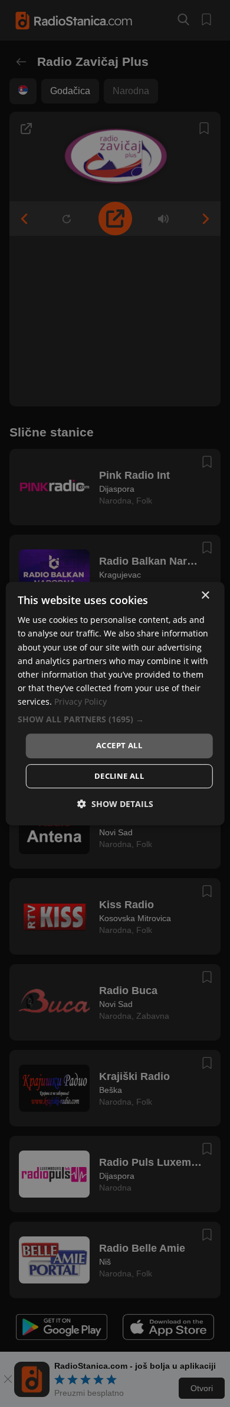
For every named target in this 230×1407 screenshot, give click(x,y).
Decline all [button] (119, 776)
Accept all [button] (119, 745)
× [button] (205, 595)
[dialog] (115, 703)
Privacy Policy (80, 701)
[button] (115, 719)
